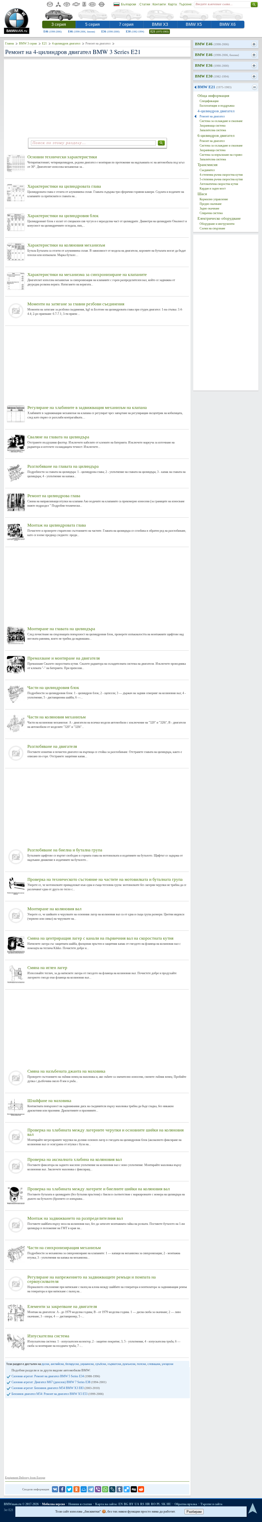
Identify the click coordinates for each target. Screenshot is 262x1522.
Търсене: (185, 4)
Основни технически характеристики (62, 157)
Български (128, 4)
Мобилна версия (53, 1504)
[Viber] (98, 1489)
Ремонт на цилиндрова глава (53, 496)
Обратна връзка (185, 1504)
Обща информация (213, 96)
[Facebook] (62, 1489)
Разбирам (194, 1512)
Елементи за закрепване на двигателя (62, 1306)
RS (142, 1504)
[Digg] (134, 1489)
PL (158, 1504)
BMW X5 (194, 24)
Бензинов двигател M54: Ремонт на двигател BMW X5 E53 (58, 1394)
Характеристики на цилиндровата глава (64, 186)
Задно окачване (209, 208)
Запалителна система (213, 130)
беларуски (72, 1363)
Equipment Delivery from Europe (25, 1477)
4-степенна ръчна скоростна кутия (221, 174)
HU (169, 1504)
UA (137, 1504)
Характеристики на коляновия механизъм (66, 245)
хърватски (114, 1363)
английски (57, 1363)
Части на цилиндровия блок (53, 687)
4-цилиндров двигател (66, 43)
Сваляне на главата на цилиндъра (58, 437)
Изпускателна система (48, 1336)
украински (87, 1363)
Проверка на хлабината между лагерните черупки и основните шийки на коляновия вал (105, 1132)
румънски (129, 1363)
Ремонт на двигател (212, 116)
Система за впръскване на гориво (221, 155)
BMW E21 (215, 87)
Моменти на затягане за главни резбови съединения (75, 304)
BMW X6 (228, 24)
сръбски (100, 1363)
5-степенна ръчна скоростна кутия (221, 179)
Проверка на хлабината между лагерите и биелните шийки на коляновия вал (98, 1189)
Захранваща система (212, 125)
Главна (9, 43)
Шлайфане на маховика (49, 1100)
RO (153, 1504)
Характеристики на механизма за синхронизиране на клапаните (87, 274)
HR (147, 1504)
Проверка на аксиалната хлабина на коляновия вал (74, 1159)
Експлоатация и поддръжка (217, 105)
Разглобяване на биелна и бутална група (64, 850)
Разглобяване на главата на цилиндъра (63, 466)
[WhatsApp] (105, 1489)
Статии (144, 4)
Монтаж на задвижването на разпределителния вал (75, 1218)
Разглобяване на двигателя (52, 746)
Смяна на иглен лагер (47, 967)
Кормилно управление (214, 199)
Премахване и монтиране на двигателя (63, 658)
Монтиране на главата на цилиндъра (61, 629)
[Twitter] (69, 1489)
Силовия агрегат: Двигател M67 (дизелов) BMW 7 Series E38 (59, 1382)
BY (131, 1504)
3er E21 (8, 1510)
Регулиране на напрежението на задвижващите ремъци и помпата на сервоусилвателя (91, 1279)
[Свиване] (254, 87)
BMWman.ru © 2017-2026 (21, 1504)
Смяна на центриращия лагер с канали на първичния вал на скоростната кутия (100, 938)
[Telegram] (91, 1489)
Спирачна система (211, 213)
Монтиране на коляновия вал (54, 909)
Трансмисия (207, 165)
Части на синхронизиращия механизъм (64, 1248)
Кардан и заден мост (213, 188)
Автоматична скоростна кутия (219, 184)
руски (45, 1363)
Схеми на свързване (212, 228)
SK (163, 1504)
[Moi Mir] (84, 1489)
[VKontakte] (55, 1489)
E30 (135, 31)
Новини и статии (80, 1504)
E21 (159, 31)
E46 (52, 31)
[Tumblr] (119, 1489)
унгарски (167, 1363)
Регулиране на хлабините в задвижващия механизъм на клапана (87, 407)
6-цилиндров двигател (216, 136)
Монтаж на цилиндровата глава (56, 525)
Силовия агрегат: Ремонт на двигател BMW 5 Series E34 (56, 1376)
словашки (153, 1363)
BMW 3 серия (28, 43)
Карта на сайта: (106, 1504)
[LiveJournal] (112, 1489)
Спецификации (209, 101)
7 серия (126, 24)
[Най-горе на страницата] (252, 1509)
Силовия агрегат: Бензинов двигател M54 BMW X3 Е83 (56, 1388)
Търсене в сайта (211, 1504)
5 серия (92, 24)
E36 (110, 31)
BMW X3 (160, 24)
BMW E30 (212, 76)
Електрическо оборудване (219, 218)
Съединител (207, 170)
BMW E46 (212, 44)
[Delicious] (127, 1489)
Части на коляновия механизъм (56, 717)
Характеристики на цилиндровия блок (63, 216)
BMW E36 (212, 65)
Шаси (202, 194)
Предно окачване (211, 204)
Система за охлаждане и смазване (221, 121)
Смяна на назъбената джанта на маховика (66, 1071)
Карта (172, 4)
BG (126, 1504)
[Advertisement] (97, 98)
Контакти (159, 4)
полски (141, 1363)
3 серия (58, 24)
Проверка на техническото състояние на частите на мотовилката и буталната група (105, 879)
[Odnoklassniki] (76, 1489)
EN (120, 1504)
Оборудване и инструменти (217, 224)
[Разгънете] (254, 44)
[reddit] (141, 1489)
